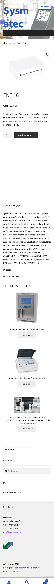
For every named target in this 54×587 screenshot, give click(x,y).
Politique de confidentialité (16, 567)
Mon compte (9, 582)
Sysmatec (16, 16)
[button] (46, 54)
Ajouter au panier (26, 135)
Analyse (17, 43)
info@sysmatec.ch (12, 531)
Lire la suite (27, 335)
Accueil (9, 43)
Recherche (27, 582)
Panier (41, 580)
